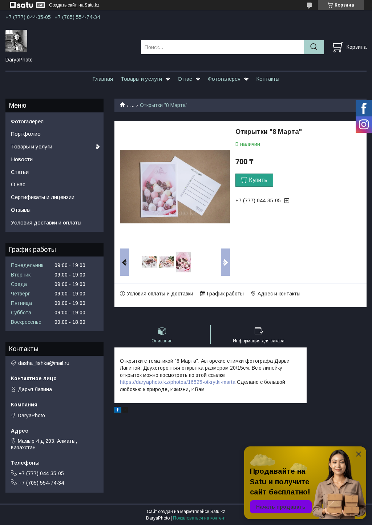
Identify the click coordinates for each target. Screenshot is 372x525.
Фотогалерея (224, 79)
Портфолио (26, 134)
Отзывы (21, 210)
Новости (22, 159)
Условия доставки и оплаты (46, 222)
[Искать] (314, 47)
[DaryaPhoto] (68, 40)
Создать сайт (63, 5)
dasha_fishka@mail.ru (43, 363)
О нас (185, 79)
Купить (258, 180)
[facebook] (117, 411)
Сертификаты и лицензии (42, 197)
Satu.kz (217, 511)
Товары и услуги (141, 79)
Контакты (267, 79)
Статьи (20, 172)
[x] (125, 411)
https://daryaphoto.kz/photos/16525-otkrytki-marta (177, 382)
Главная (102, 79)
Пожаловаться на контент (199, 518)
